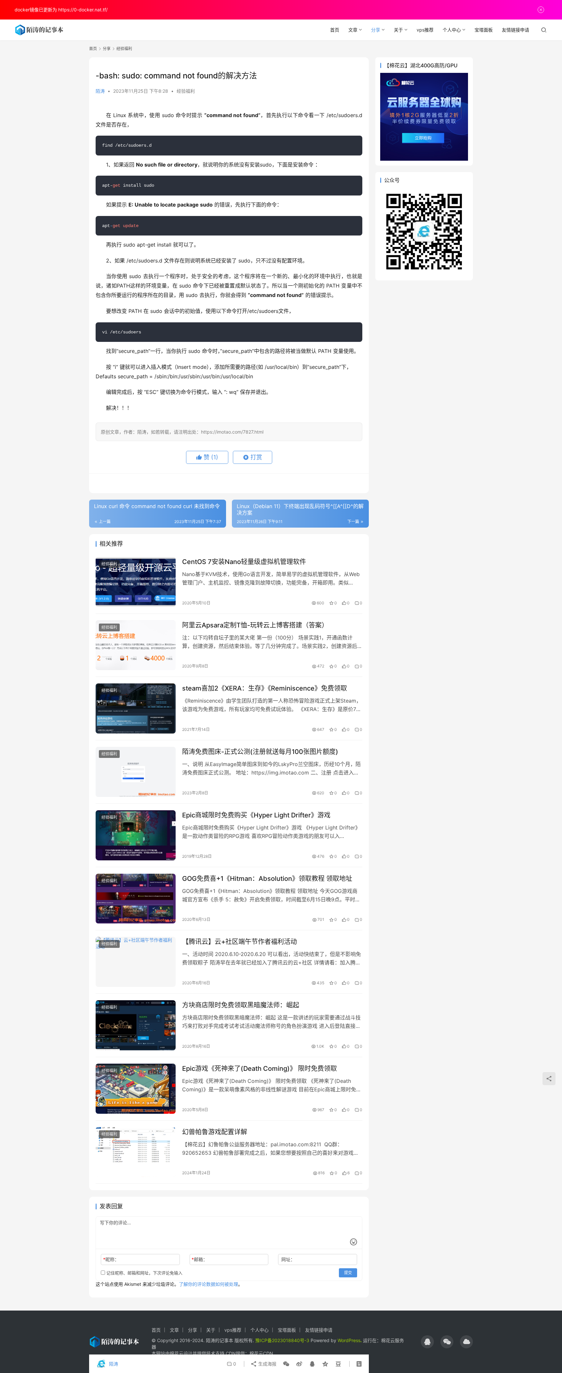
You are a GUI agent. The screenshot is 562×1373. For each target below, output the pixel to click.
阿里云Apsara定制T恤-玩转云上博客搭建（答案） (255, 625)
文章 (352, 30)
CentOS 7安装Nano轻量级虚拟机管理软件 (244, 562)
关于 (398, 30)
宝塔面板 (484, 30)
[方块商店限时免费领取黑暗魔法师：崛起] (136, 1025)
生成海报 (266, 1363)
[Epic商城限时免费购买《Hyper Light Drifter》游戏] (136, 835)
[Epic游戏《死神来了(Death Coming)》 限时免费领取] (136, 1089)
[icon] (427, 1341)
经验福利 (186, 91)
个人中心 (452, 30)
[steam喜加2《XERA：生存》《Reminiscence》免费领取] (136, 708)
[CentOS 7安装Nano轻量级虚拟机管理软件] (136, 582)
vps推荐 (425, 30)
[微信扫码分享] (286, 1364)
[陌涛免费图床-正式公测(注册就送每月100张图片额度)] (136, 772)
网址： (288, 1259)
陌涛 (100, 91)
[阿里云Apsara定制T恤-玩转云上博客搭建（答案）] (136, 645)
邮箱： (199, 1259)
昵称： (111, 1259)
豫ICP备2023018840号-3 (282, 1340)
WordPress (349, 1340)
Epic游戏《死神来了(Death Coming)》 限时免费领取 (259, 1068)
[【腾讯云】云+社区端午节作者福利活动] (136, 962)
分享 (375, 30)
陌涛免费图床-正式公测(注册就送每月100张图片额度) (260, 752)
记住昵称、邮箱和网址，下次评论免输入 (143, 1272)
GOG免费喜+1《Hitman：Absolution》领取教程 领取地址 (267, 878)
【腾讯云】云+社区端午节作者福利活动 (239, 942)
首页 (334, 30)
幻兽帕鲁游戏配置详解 (214, 1132)
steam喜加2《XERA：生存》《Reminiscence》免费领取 (264, 688)
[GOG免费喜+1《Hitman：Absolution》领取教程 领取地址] (136, 899)
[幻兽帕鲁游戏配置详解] (136, 1152)
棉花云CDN (261, 1353)
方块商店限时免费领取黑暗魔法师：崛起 (240, 1005)
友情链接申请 (515, 30)
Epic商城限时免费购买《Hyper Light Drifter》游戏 (256, 815)
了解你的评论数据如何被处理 (208, 1284)
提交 (348, 1272)
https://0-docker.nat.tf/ (83, 9)
